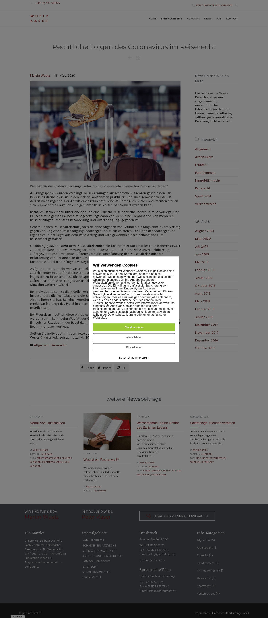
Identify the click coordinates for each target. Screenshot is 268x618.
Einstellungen (134, 347)
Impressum (142, 357)
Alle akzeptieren (134, 327)
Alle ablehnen (134, 337)
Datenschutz (126, 357)
